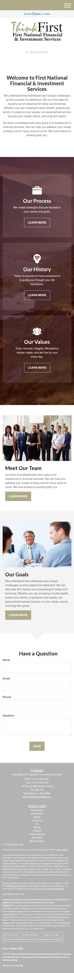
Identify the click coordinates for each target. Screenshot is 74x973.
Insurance (37, 820)
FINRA (13, 948)
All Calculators (37, 841)
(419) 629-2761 (39, 52)
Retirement (37, 810)
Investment (37, 813)
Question (8, 715)
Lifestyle (37, 830)
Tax (37, 823)
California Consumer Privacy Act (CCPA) (23, 885)
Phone (7, 697)
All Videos (37, 837)
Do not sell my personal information (50, 888)
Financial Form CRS (14, 844)
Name (6, 660)
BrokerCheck (62, 849)
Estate (37, 817)
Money (37, 827)
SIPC (21, 948)
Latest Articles (37, 834)
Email (6, 678)
